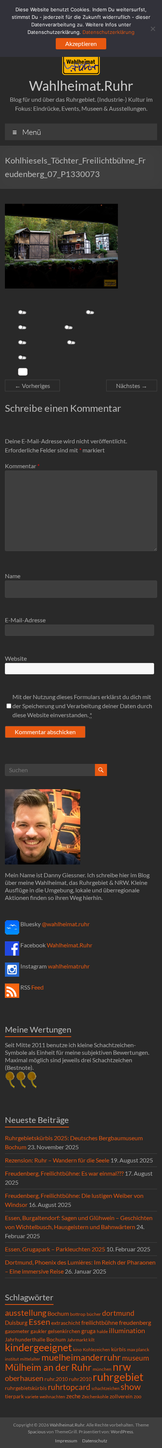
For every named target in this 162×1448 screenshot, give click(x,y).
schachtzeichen (105, 1388)
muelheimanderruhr (81, 1357)
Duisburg (16, 1323)
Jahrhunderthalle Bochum (35, 1339)
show (131, 1386)
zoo (137, 1396)
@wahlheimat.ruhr (66, 923)
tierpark (14, 1396)
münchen (102, 1369)
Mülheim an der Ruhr (48, 1367)
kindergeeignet (38, 1347)
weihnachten (52, 1396)
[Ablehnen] (152, 28)
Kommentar (22, 465)
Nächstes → (131, 385)
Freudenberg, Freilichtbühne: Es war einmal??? (64, 1173)
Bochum (58, 1313)
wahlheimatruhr (69, 966)
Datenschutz (94, 1440)
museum (135, 1357)
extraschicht (65, 1323)
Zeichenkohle (95, 1396)
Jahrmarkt (77, 1339)
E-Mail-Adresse (25, 619)
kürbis (118, 1349)
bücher (94, 1314)
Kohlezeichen (96, 1349)
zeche (73, 1396)
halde (102, 1331)
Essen (39, 1322)
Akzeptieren (81, 43)
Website (16, 658)
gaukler (39, 1331)
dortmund (118, 1313)
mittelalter (30, 1358)
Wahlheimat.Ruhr (81, 85)
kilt (92, 1339)
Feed (37, 987)
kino (77, 1349)
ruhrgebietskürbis (26, 1388)
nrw (122, 1366)
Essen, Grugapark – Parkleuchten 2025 (55, 1248)
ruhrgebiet (118, 1376)
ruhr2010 (80, 1379)
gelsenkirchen (64, 1331)
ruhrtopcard (69, 1386)
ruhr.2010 (56, 1379)
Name (12, 575)
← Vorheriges (32, 385)
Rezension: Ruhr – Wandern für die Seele (57, 1160)
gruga (88, 1330)
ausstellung (25, 1312)
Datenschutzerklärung (108, 32)
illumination (127, 1330)
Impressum (66, 1440)
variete (31, 1396)
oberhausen (24, 1378)
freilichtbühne (99, 1322)
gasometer (17, 1331)
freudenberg (135, 1322)
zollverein (121, 1396)
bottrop (78, 1314)
